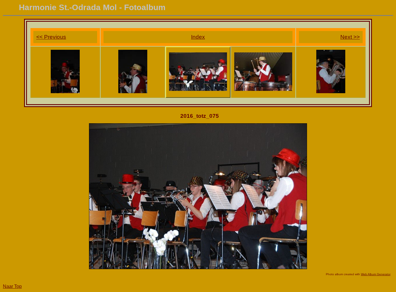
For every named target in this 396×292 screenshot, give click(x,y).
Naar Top (12, 286)
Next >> (350, 37)
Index (198, 37)
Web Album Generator (375, 274)
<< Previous (51, 37)
